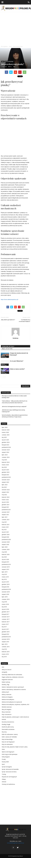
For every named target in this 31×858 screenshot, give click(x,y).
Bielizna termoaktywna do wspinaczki (12, 702)
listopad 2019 (5, 562)
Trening (4, 774)
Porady (4, 759)
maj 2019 (4, 574)
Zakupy (4, 779)
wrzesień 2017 (6, 617)
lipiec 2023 (4, 484)
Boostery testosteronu (8, 722)
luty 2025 (4, 437)
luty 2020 (4, 557)
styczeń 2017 (5, 629)
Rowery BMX (5, 762)
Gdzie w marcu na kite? (17, 369)
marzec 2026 (5, 432)
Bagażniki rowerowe (7, 679)
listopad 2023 (5, 474)
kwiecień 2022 (5, 497)
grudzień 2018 (5, 584)
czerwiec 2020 (5, 549)
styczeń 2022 (5, 502)
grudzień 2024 (5, 442)
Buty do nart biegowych (8, 742)
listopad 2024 (5, 445)
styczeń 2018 (5, 609)
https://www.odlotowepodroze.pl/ (9, 299)
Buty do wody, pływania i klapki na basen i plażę (14, 747)
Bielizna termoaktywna (8, 699)
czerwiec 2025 (5, 435)
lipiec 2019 (4, 572)
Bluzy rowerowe (6, 712)
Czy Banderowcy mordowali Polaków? (24, 320)
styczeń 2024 (5, 469)
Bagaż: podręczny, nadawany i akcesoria (12, 677)
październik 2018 (6, 589)
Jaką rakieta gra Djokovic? (8, 319)
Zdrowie (4, 781)
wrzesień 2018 (6, 592)
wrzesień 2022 (6, 489)
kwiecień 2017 (5, 622)
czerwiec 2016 (5, 646)
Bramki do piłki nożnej (8, 727)
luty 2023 (4, 487)
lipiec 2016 (4, 644)
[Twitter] (17, 847)
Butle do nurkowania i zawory (10, 734)
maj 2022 (4, 494)
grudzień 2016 (5, 631)
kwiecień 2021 (5, 524)
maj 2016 (4, 649)
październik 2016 (6, 636)
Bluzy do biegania (6, 709)
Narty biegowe (6, 757)
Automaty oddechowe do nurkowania (12, 674)
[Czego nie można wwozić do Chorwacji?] (5, 355)
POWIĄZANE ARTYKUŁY (8, 346)
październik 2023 (6, 477)
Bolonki (4, 719)
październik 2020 (6, 539)
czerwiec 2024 (5, 457)
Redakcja (15, 338)
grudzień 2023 (5, 472)
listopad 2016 (5, 634)
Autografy (4, 672)
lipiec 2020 (4, 547)
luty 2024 (4, 467)
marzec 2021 (5, 527)
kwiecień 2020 (5, 554)
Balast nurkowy (6, 682)
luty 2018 (4, 607)
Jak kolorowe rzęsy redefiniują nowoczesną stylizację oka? (13, 410)
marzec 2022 (5, 499)
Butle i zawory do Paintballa (9, 737)
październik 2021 (6, 509)
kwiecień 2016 (5, 651)
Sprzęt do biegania (7, 767)
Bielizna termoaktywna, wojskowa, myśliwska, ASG (15, 704)
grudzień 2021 (5, 504)
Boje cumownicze (6, 714)
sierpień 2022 (5, 492)
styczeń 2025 (5, 440)
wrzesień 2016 (6, 639)
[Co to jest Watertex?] (5, 363)
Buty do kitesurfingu (9, 61)
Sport (3, 61)
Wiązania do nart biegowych (9, 777)
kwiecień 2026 (5, 430)
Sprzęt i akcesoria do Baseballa (10, 769)
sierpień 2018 (5, 594)
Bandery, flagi (5, 684)
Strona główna (4, 46)
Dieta (3, 749)
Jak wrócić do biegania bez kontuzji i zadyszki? (14, 406)
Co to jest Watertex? (16, 361)
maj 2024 (4, 460)
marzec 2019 (5, 577)
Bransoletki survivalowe (8, 729)
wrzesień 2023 (6, 479)
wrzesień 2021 (6, 512)
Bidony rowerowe (6, 694)
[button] (28, 2)
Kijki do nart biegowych (8, 752)
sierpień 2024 (5, 452)
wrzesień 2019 (6, 567)
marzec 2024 (5, 465)
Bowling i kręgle (6, 724)
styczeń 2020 (5, 559)
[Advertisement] (15, 28)
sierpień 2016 (5, 641)
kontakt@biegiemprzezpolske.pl (15, 843)
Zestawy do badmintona (8, 784)
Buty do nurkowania (7, 744)
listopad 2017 (5, 614)
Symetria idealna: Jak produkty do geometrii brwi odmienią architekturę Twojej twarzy (15, 415)
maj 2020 (4, 552)
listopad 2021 (5, 507)
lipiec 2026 (4, 427)
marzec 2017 (5, 624)
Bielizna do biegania (7, 697)
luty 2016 (4, 656)
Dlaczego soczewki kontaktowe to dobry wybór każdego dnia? (14, 396)
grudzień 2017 (5, 612)
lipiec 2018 (4, 597)
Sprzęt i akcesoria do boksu (9, 772)
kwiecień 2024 (5, 462)
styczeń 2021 (5, 532)
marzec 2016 (5, 654)
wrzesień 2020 (6, 542)
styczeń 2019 (5, 582)
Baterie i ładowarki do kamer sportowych (13, 687)
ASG (3, 667)
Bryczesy (4, 732)
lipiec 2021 (4, 517)
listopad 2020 (5, 537)
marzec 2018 (5, 604)
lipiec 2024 (4, 455)
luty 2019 (4, 579)
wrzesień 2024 (6, 450)
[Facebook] (13, 847)
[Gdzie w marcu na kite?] (5, 371)
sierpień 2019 (5, 569)
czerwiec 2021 (5, 519)
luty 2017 (4, 626)
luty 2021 (4, 529)
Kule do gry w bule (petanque (9, 754)
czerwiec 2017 (5, 619)
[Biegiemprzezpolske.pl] (15, 8)
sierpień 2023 (5, 482)
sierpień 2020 (5, 544)
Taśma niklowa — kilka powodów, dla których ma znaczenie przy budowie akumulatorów (14, 401)
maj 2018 (4, 602)
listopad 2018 (5, 587)
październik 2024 (6, 447)
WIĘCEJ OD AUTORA (7, 348)
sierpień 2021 (5, 514)
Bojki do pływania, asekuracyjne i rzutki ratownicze (15, 717)
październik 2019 (6, 564)
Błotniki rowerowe (7, 707)
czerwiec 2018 (5, 599)
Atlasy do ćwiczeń (6, 669)
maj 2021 (4, 522)
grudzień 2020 (5, 534)
